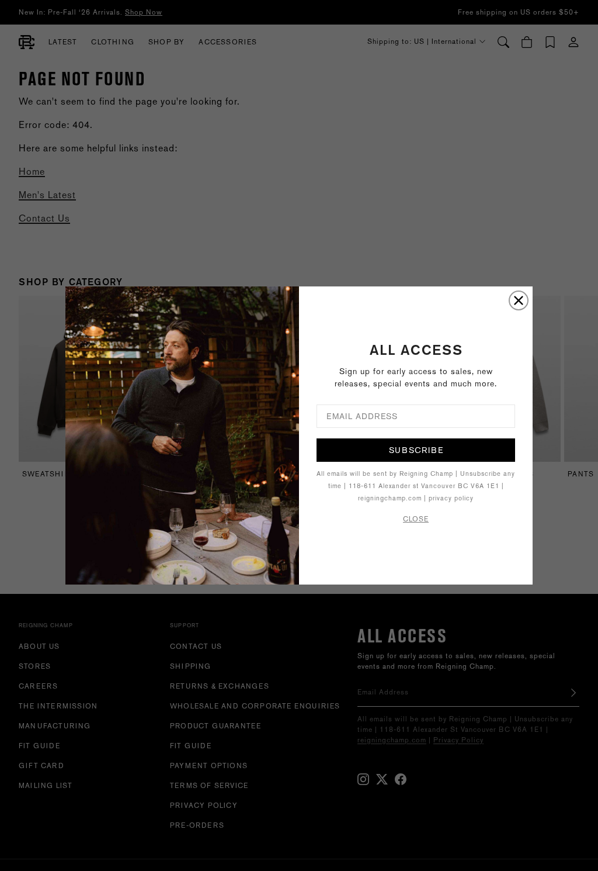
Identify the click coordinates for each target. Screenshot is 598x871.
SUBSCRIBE (416, 450)
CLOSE (416, 519)
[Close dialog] (518, 300)
